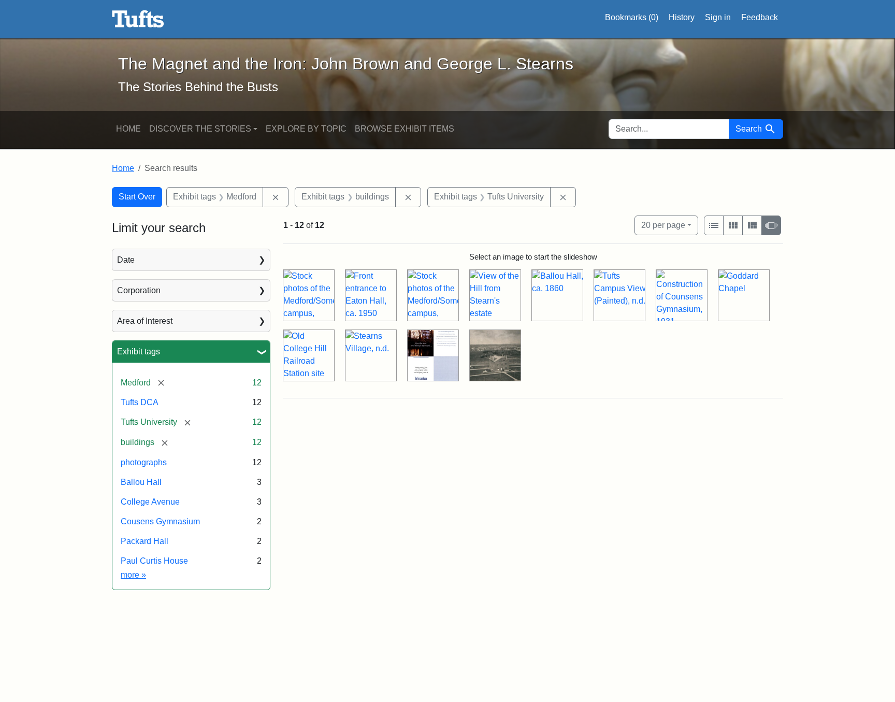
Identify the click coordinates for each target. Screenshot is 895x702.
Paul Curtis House (154, 560)
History (682, 17)
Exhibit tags (138, 351)
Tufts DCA (139, 402)
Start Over (137, 196)
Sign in (718, 17)
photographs (144, 462)
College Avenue (150, 501)
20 (663, 225)
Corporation (139, 290)
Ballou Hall (141, 482)
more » (133, 574)
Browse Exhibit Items (404, 128)
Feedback (759, 17)
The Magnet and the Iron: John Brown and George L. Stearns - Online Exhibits (138, 19)
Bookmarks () (631, 17)
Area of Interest (144, 321)
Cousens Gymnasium (160, 521)
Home (128, 128)
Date (126, 259)
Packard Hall (144, 541)
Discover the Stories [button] (200, 128)
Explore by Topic (306, 128)
